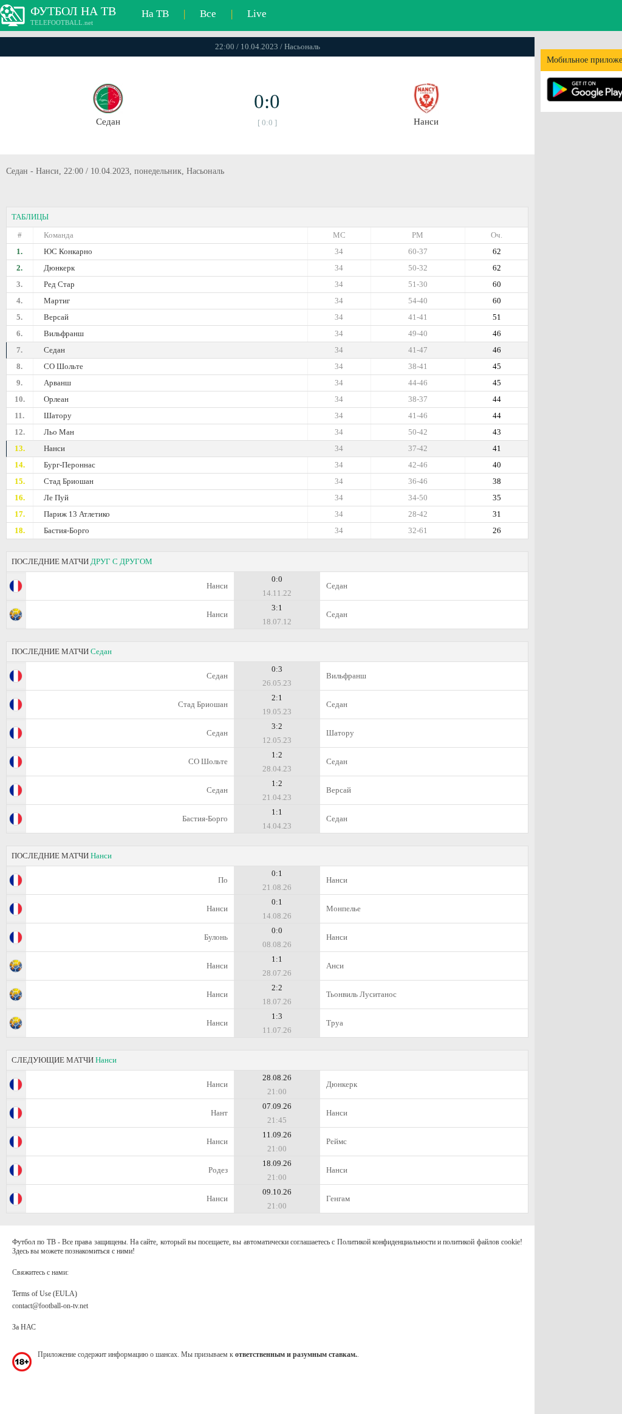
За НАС (24, 1327)
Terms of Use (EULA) (44, 1293)
